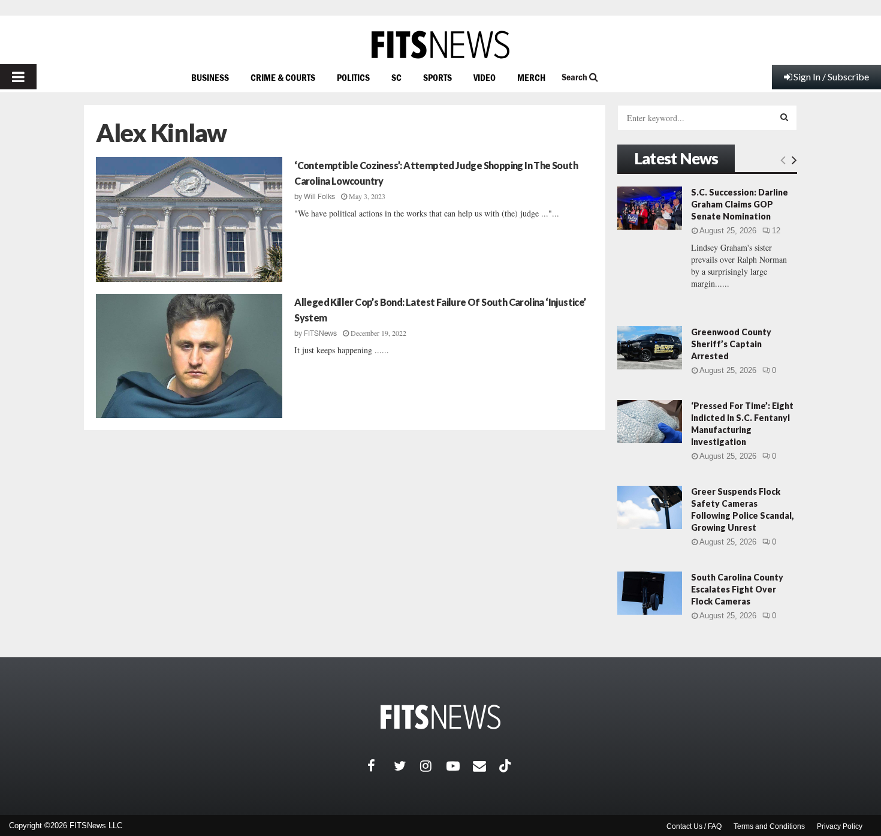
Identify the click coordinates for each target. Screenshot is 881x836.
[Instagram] (433, 766)
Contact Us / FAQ (694, 826)
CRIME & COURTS (283, 77)
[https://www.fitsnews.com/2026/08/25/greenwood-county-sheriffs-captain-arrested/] (649, 347)
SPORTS (437, 77)
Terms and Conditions (769, 826)
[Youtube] (459, 766)
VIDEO (484, 77)
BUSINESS (210, 77)
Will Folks (319, 197)
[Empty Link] (783, 159)
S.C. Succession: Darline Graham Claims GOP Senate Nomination (739, 204)
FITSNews (320, 333)
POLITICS (353, 77)
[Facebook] (380, 766)
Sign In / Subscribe (831, 76)
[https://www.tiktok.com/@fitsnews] (506, 766)
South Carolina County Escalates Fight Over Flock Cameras (737, 589)
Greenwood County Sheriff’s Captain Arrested (731, 344)
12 (776, 230)
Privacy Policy (839, 826)
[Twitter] (407, 766)
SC (396, 77)
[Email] (486, 766)
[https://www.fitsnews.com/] (440, 45)
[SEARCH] (784, 117)
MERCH (531, 77)
